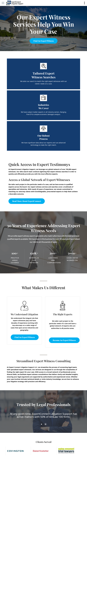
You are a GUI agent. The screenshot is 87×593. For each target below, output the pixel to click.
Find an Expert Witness (43, 41)
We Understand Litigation (24, 314)
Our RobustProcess (43, 137)
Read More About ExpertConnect (26, 201)
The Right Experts (62, 314)
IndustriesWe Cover (43, 106)
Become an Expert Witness (64, 340)
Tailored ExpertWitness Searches (43, 75)
